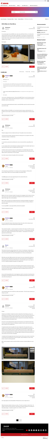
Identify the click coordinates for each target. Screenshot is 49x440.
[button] (37, 212)
